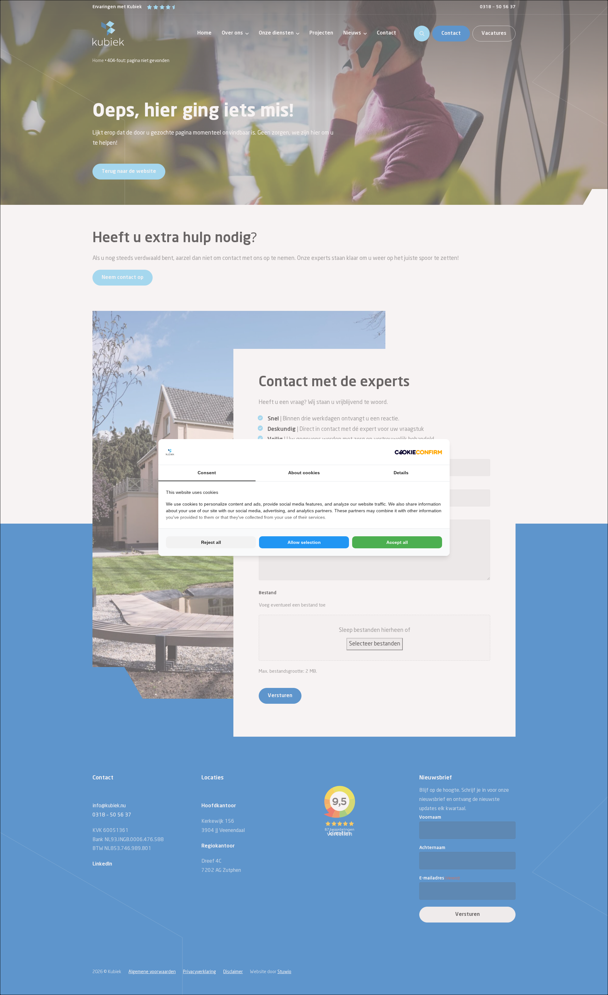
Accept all (397, 542)
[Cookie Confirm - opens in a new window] (418, 452)
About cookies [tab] (304, 472)
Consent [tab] (207, 472)
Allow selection (304, 542)
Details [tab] (401, 472)
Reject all (211, 542)
